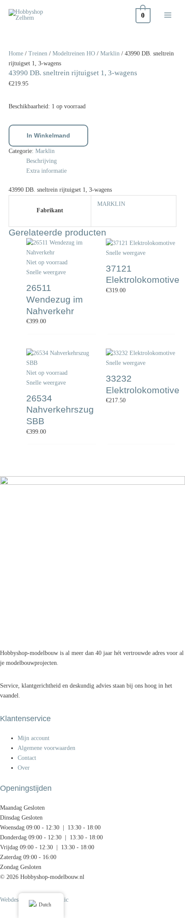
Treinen (37, 53)
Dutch (45, 905)
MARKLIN (111, 204)
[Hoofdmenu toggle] (168, 15)
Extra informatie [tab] (46, 171)
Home (16, 53)
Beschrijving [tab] (41, 161)
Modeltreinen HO (73, 53)
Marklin (110, 53)
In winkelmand (48, 135)
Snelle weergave (46, 272)
